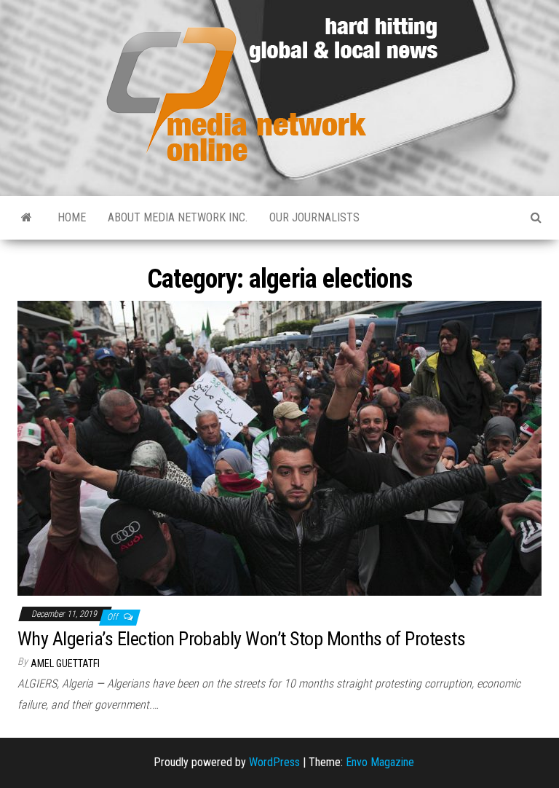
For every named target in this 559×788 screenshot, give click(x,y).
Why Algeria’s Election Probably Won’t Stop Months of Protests (241, 639)
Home (72, 217)
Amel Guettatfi (65, 663)
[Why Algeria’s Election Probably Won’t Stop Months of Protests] (279, 447)
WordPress (274, 762)
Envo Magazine (380, 762)
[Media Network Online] (27, 218)
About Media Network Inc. (177, 217)
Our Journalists (314, 217)
